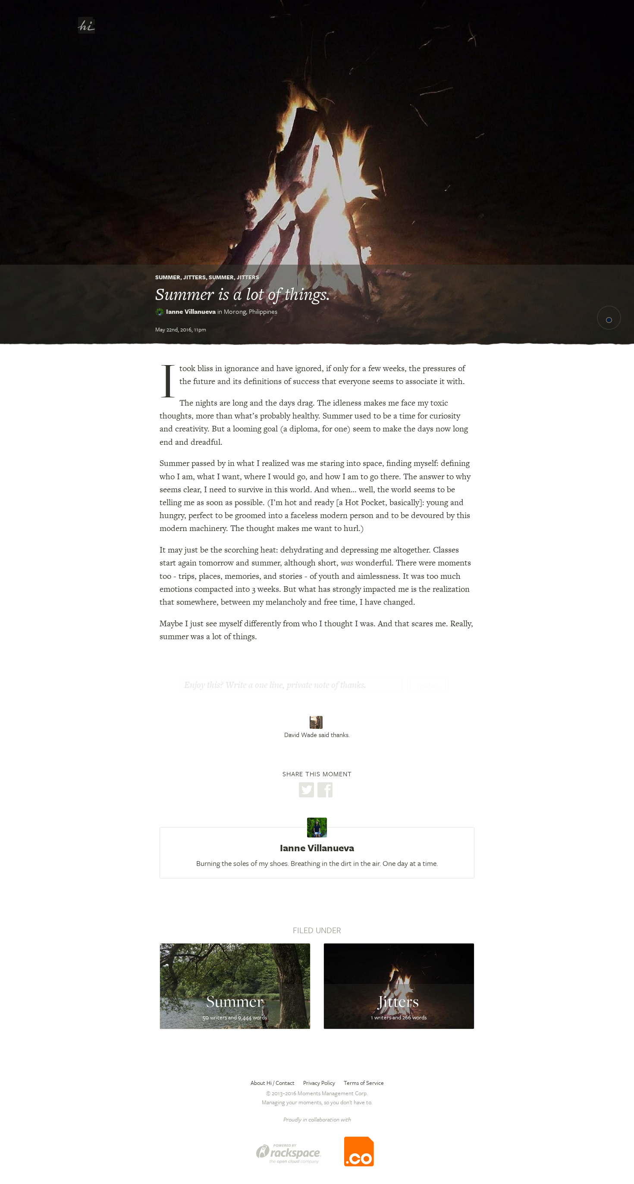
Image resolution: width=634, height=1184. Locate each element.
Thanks (427, 685)
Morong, (250, 311)
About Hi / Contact (273, 1082)
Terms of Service (364, 1082)
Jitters (194, 277)
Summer (167, 277)
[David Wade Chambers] (317, 722)
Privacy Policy (319, 1082)
